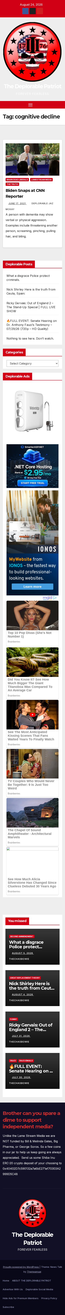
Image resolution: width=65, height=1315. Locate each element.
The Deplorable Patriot (32, 86)
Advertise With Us (13, 1289)
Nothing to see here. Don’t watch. (30, 338)
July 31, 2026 (21, 1036)
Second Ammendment (21, 936)
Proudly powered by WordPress (21, 1266)
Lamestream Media (41, 180)
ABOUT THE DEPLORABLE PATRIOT (31, 1280)
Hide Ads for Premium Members (20, 1298)
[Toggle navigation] (30, 104)
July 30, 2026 (21, 1077)
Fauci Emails (26, 1061)
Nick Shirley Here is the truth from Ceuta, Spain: (32, 988)
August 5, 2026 (23, 953)
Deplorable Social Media (39, 1289)
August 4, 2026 (23, 994)
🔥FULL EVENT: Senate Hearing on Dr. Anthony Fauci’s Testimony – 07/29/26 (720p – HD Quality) (31, 325)
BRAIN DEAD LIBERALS (17, 180)
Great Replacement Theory (25, 978)
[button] (54, 104)
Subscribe (8, 1307)
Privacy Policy (49, 1298)
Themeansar (34, 1271)
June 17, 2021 (17, 203)
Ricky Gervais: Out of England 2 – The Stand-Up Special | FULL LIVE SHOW (30, 307)
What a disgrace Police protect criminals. (26, 947)
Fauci (13, 1061)
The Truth (12, 184)
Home (6, 1280)
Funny (13, 1019)
